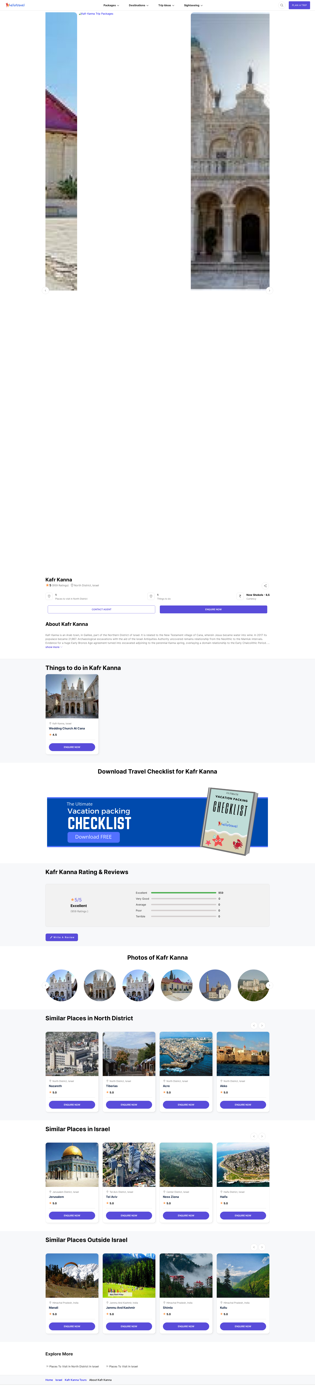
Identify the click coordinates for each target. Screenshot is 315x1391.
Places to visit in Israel (123, 1366)
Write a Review (64, 937)
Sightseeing (191, 5)
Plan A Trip (299, 5)
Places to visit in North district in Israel (74, 1366)
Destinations (137, 5)
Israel (95, 585)
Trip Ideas (164, 5)
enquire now (213, 609)
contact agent (101, 609)
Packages (110, 5)
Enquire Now (72, 747)
